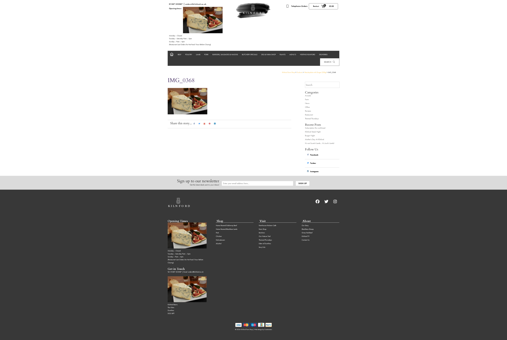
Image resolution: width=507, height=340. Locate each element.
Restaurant (309, 114)
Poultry (188, 54)
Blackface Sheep (308, 229)
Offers (307, 107)
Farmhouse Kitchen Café (267, 225)
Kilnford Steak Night (313, 131)
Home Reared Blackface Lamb (226, 229)
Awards (308, 95)
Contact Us (305, 240)
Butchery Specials (249, 54)
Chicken (219, 236)
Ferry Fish (262, 247)
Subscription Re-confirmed (315, 128)
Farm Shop (262, 229)
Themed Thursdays (312, 118)
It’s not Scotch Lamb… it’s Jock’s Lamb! (319, 143)
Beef (179, 54)
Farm (307, 99)
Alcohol (218, 243)
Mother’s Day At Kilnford (314, 139)
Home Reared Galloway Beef (226, 225)
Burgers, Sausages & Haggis (225, 54)
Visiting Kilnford (307, 54)
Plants (282, 54)
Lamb (198, 54)
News (307, 103)
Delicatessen (220, 240)
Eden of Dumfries (265, 243)
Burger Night (310, 135)
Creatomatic (268, 329)
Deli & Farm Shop (268, 54)
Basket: (316, 6)
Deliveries (323, 54)
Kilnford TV (305, 236)
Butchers (262, 232)
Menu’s (292, 54)
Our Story (305, 225)
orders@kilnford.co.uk (195, 4)
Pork (206, 54)
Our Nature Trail (265, 236)
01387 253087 (176, 4)
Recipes (308, 111)
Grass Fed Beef (307, 232)
